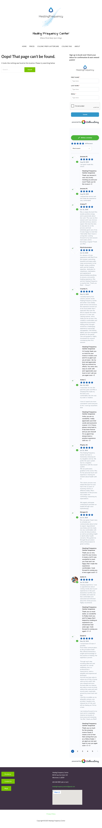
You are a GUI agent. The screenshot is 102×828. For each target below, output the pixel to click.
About (77, 46)
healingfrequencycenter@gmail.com (63, 786)
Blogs (6, 788)
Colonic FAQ (67, 46)
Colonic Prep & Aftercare (48, 46)
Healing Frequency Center (51, 33)
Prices (31, 46)
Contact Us (8, 781)
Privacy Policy (51, 814)
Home (24, 46)
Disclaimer (8, 774)
